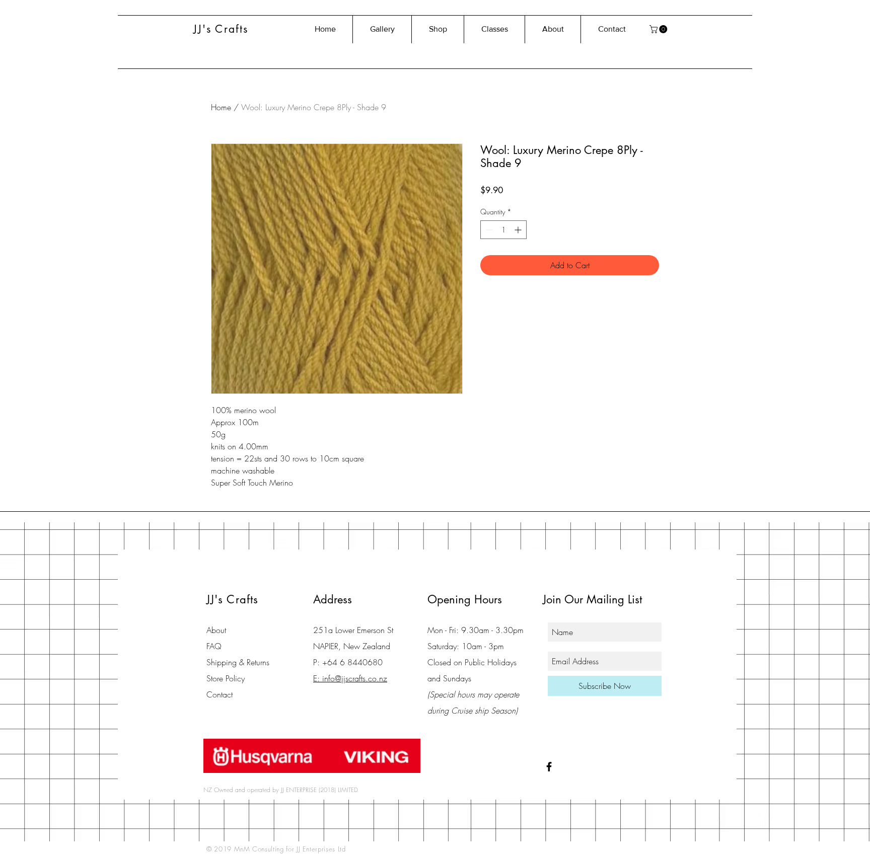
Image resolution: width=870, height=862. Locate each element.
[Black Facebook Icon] (549, 766)
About (216, 630)
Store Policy (225, 678)
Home (221, 107)
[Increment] (519, 230)
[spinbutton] (503, 230)
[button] (659, 29)
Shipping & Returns (237, 662)
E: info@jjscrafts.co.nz (350, 678)
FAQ (214, 646)
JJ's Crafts (220, 29)
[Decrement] (488, 230)
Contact (219, 694)
